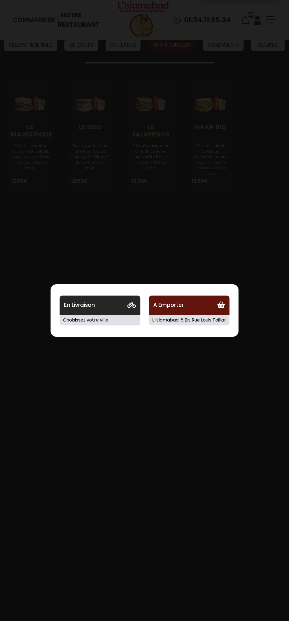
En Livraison (79, 305)
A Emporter (168, 305)
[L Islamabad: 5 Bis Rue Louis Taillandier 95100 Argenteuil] (189, 320)
